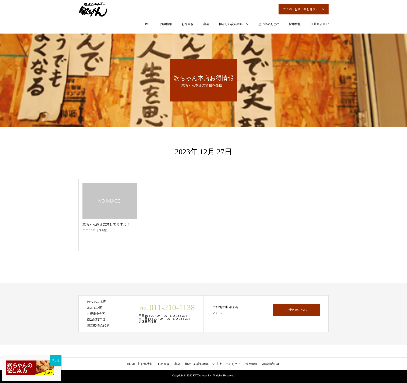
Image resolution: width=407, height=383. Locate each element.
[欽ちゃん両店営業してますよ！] (109, 201)
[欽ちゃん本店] (93, 9)
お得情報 (166, 24)
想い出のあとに (268, 24)
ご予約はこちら (296, 309)
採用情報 (295, 24)
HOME (145, 24)
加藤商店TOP (320, 24)
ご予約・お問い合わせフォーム (303, 9)
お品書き (188, 24)
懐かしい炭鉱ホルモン (234, 24)
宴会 (206, 24)
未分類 (103, 230)
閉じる (56, 360)
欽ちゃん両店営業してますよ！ (106, 224)
